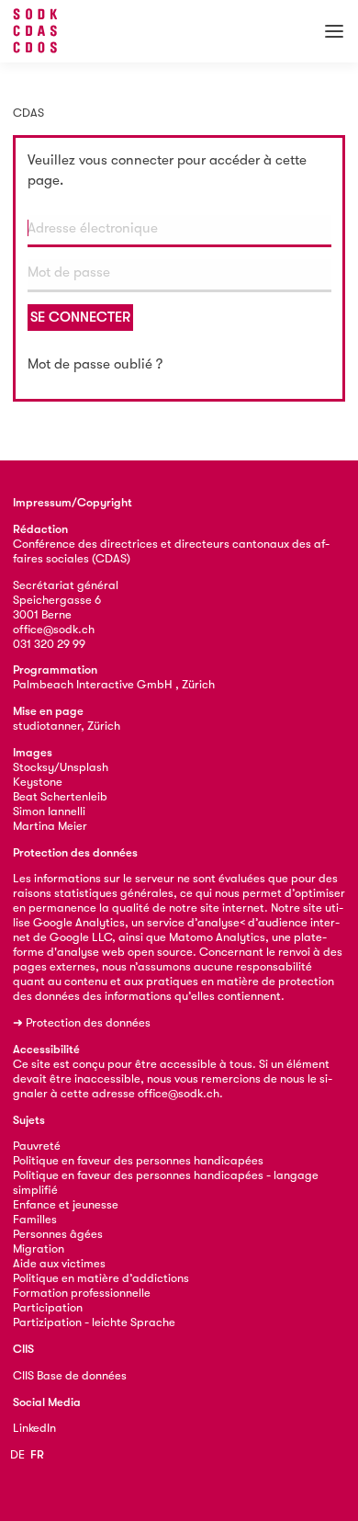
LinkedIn (34, 1428)
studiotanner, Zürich (66, 725)
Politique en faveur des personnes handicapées (138, 1160)
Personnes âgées (58, 1234)
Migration (38, 1248)
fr (37, 1454)
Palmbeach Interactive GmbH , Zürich (114, 684)
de (17, 1454)
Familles (35, 1219)
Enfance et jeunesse (65, 1204)
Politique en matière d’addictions (101, 1278)
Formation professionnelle (82, 1293)
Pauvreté (37, 1145)
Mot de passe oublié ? (95, 364)
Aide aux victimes (59, 1263)
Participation (48, 1307)
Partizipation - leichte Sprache (94, 1322)
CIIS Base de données (70, 1375)
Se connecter (80, 317)
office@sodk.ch (54, 629)
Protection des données (88, 1022)
